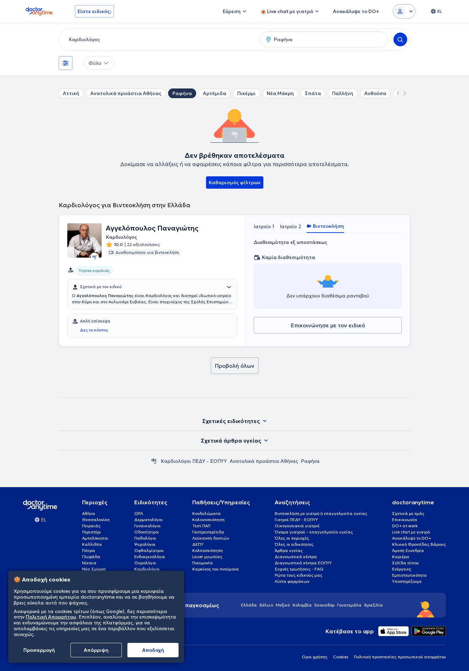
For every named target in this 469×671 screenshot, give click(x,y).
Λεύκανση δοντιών (210, 538)
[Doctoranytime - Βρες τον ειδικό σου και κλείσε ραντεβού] (154, 461)
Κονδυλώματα (206, 513)
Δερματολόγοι (148, 519)
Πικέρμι (246, 93)
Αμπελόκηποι (95, 538)
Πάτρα (88, 550)
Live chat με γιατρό (411, 531)
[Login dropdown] (404, 11)
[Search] (400, 39)
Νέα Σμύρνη (94, 569)
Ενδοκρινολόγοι (149, 556)
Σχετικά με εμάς (408, 513)
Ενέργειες (401, 569)
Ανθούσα (375, 93)
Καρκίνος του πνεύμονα (215, 569)
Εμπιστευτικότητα (409, 575)
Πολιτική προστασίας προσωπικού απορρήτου (400, 656)
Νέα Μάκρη (280, 93)
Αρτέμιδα (214, 93)
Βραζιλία (373, 605)
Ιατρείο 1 (264, 226)
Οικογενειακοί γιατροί (297, 525)
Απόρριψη (96, 650)
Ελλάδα (249, 605)
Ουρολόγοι (145, 562)
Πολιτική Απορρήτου (51, 617)
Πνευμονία (202, 562)
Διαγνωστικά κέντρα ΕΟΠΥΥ (303, 562)
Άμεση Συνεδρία (408, 550)
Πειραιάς (91, 525)
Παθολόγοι (145, 538)
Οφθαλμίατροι (149, 550)
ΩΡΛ (138, 513)
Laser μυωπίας (207, 556)
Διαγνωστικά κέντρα (296, 556)
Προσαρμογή (39, 650)
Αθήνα (88, 513)
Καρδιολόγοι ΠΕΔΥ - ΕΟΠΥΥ (194, 461)
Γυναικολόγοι (147, 525)
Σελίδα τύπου (405, 562)
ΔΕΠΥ (197, 544)
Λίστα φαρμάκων (292, 581)
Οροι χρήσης (315, 656)
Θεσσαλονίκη (96, 519)
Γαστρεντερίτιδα (208, 531)
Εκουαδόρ (324, 605)
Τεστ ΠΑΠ (201, 525)
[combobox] (158, 39)
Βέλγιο (266, 605)
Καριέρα (400, 556)
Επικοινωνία (404, 519)
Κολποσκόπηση (207, 550)
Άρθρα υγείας (289, 550)
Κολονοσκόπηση (208, 519)
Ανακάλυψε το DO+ (411, 538)
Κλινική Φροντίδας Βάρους (419, 544)
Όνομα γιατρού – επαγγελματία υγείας (314, 531)
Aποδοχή (153, 650)
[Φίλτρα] (65, 63)
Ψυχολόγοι (145, 544)
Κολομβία (302, 605)
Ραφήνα (182, 93)
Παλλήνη (342, 93)
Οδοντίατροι (146, 531)
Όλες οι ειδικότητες (294, 544)
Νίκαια (89, 562)
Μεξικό (283, 605)
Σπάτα (313, 93)
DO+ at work (404, 525)
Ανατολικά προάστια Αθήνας (125, 93)
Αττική (71, 93)
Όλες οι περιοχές (292, 538)
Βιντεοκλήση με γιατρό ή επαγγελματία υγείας (321, 513)
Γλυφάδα (91, 556)
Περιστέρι (91, 531)
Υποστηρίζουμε (407, 581)
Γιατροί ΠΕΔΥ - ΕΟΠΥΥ (296, 519)
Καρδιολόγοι (147, 569)
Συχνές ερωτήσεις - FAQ (299, 569)
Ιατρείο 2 (290, 226)
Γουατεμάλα (349, 605)
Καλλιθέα (92, 544)
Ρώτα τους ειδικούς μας (298, 575)
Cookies (340, 656)
